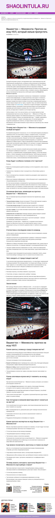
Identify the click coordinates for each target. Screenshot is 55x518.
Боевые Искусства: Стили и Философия (14, 507)
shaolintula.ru (27, 6)
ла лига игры (19, 104)
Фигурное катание (21, 13)
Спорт (12, 13)
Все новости (4, 13)
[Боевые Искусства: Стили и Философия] (5, 507)
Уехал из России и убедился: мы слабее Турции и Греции (49, 507)
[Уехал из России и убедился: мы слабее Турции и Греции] (41, 507)
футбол (30, 13)
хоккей (36, 13)
